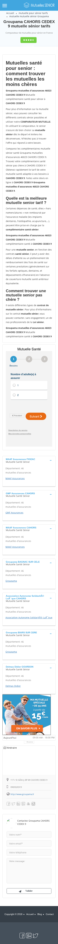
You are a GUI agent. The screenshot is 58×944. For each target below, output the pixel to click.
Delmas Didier (13, 685)
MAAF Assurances (15, 478)
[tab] (29, 460)
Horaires (30, 742)
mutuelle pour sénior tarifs (33, 13)
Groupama (11, 580)
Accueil (10, 13)
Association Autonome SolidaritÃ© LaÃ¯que (28, 617)
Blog (39, 914)
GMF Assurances (14, 512)
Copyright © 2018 (13, 914)
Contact (50, 914)
